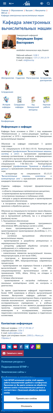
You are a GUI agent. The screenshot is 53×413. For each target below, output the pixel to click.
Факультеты (40, 10)
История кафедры (6, 105)
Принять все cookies (26, 398)
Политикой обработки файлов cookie (25, 391)
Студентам (20, 78)
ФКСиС (4, 13)
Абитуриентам (7, 78)
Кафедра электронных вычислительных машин (22, 15)
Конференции (7, 121)
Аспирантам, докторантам (46, 79)
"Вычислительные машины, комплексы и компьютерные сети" (26, 177)
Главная (4, 10)
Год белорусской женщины (33, 107)
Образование (17, 10)
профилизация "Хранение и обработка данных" (26, 167)
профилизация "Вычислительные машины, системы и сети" (26, 152)
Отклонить (26, 406)
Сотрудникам (7, 92)
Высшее (29, 10)
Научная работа (46, 105)
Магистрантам (32, 78)
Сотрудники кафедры (19, 105)
